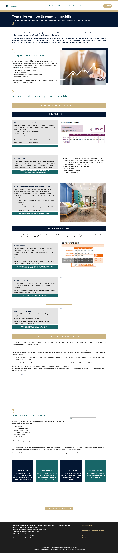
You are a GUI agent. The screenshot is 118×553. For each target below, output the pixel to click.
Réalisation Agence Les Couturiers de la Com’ (73, 549)
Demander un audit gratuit (59, 508)
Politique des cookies (71, 547)
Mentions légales (46, 547)
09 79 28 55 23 (87, 525)
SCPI (18, 67)
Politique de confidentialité (58, 547)
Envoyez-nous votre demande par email (93, 530)
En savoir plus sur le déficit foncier (24, 258)
